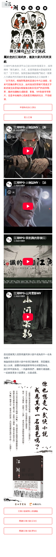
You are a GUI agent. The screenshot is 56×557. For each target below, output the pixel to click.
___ (6, 5)
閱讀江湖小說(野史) (28, 530)
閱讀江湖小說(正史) (28, 521)
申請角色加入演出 (28, 107)
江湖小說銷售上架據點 (28, 511)
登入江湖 (28, 117)
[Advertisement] (29, 545)
